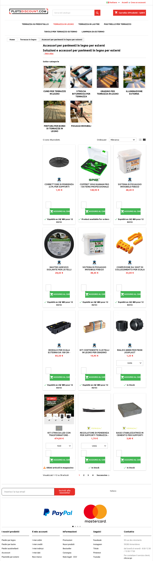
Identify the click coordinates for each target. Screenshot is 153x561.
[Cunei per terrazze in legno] (54, 77)
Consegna (67, 553)
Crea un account (138, 2)
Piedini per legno (9, 540)
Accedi (125, 2)
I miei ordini (37, 540)
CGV (75, 557)
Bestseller (67, 548)
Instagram (97, 544)
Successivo (103, 475)
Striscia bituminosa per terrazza (81, 94)
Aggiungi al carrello (60, 211)
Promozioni (67, 540)
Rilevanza (123, 140)
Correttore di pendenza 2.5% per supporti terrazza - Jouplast (59, 186)
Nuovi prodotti (68, 544)
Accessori (6, 553)
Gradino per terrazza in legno (108, 92)
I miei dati (36, 553)
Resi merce (37, 557)
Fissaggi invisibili (81, 126)
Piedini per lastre (9, 544)
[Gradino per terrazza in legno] (108, 77)
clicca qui (128, 558)
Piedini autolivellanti (10, 548)
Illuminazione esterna (134, 92)
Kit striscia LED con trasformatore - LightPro (59, 435)
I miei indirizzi (37, 548)
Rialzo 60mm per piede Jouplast (130, 351)
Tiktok (96, 548)
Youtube (96, 557)
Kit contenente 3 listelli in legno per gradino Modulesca (94, 352)
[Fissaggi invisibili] (81, 111)
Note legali (67, 557)
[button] (35, 515)
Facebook (97, 540)
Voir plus (49, 53)
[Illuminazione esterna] (134, 77)
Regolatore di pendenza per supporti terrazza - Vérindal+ (94, 435)
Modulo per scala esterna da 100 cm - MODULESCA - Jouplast (59, 352)
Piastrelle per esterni (10, 557)
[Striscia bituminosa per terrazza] (81, 77)
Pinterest (97, 553)
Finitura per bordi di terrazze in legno (54, 128)
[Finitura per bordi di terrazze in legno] (54, 111)
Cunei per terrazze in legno (54, 92)
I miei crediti (37, 544)
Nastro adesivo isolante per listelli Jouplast (59, 269)
